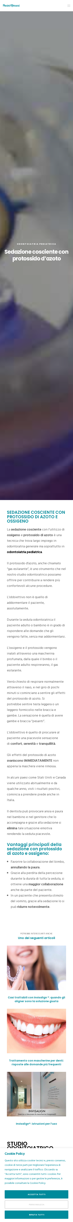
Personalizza (36, 1204)
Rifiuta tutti (36, 1214)
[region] (36, 1185)
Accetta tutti (36, 1194)
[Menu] (68, 5)
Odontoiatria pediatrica (36, 243)
